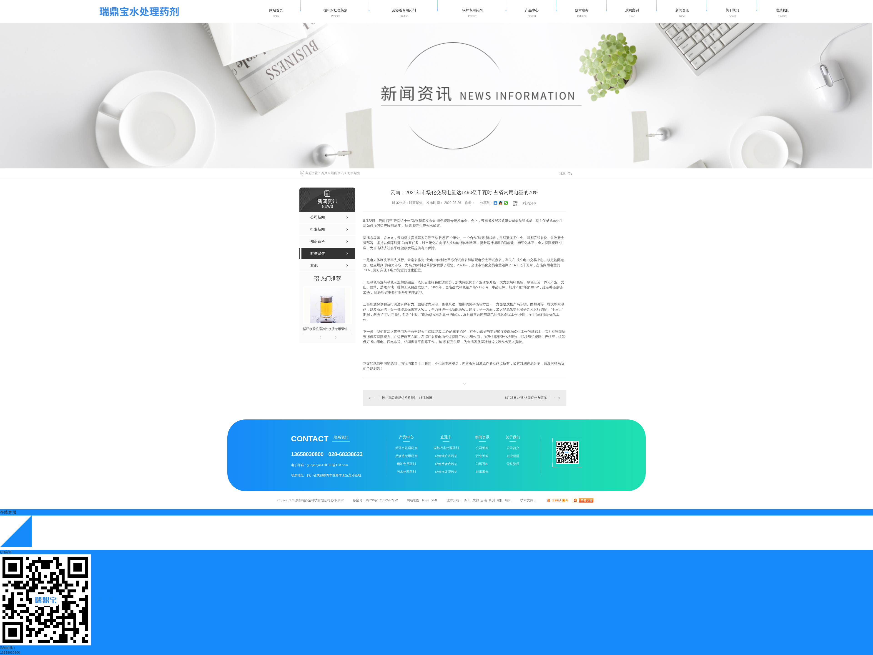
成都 (475, 500)
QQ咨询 (5, 552)
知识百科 (482, 464)
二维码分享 (528, 203)
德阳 (508, 500)
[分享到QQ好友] (501, 203)
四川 (467, 500)
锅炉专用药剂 (406, 464)
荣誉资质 (513, 464)
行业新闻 (482, 456)
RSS (425, 500)
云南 (484, 500)
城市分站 (453, 500)
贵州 (492, 500)
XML (434, 500)
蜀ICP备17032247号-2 (382, 500)
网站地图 (413, 500)
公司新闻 (482, 448)
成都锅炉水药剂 (446, 456)
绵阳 (500, 500)
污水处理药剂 (406, 472)
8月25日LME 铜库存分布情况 (526, 397)
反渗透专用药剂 (406, 456)
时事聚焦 (353, 173)
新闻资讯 (337, 173)
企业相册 (513, 456)
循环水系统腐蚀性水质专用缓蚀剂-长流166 (327, 329)
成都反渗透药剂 (446, 464)
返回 (562, 173)
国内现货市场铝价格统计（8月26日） (408, 397)
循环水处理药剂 (406, 448)
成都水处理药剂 (446, 472)
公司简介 (513, 448)
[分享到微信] (506, 203)
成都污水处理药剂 (446, 448)
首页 (324, 173)
